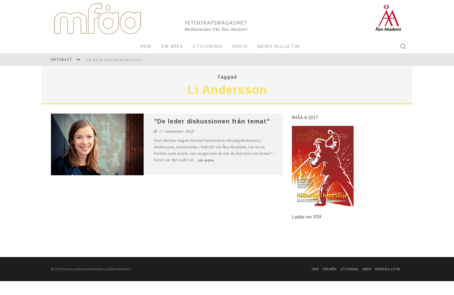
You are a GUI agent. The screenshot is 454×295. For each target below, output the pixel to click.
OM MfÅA (172, 46)
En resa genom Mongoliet (114, 60)
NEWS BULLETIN (279, 46)
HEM (145, 46)
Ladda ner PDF (307, 217)
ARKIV (240, 46)
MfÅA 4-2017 (305, 117)
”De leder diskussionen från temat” (212, 121)
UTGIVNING (208, 46)
